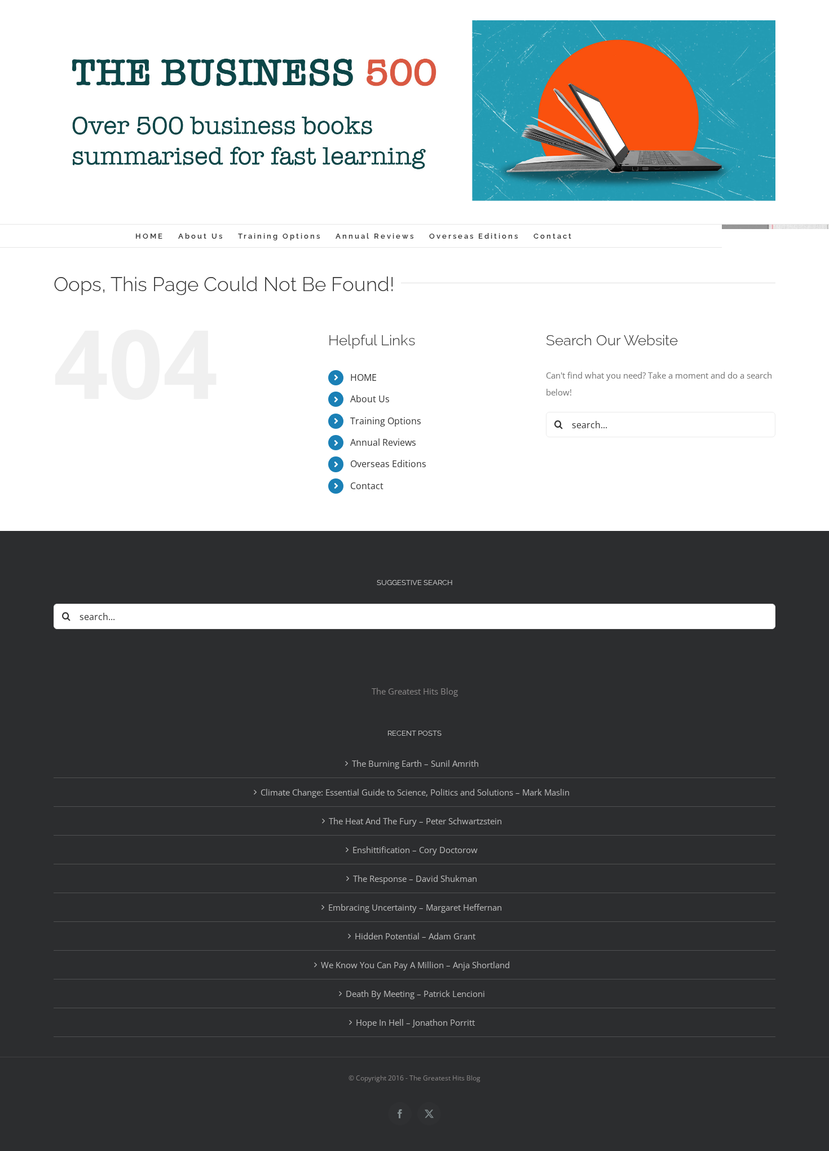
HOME (363, 377)
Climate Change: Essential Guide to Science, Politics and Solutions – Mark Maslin (415, 792)
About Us (370, 399)
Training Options (385, 421)
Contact (366, 486)
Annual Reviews (383, 442)
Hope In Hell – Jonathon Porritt (415, 1022)
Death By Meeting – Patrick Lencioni (415, 993)
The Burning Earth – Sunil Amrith (415, 763)
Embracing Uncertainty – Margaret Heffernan (415, 907)
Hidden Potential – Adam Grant (415, 936)
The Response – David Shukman (415, 878)
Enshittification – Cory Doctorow (415, 849)
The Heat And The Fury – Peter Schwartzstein (415, 821)
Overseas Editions (388, 464)
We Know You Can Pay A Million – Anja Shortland (415, 964)
